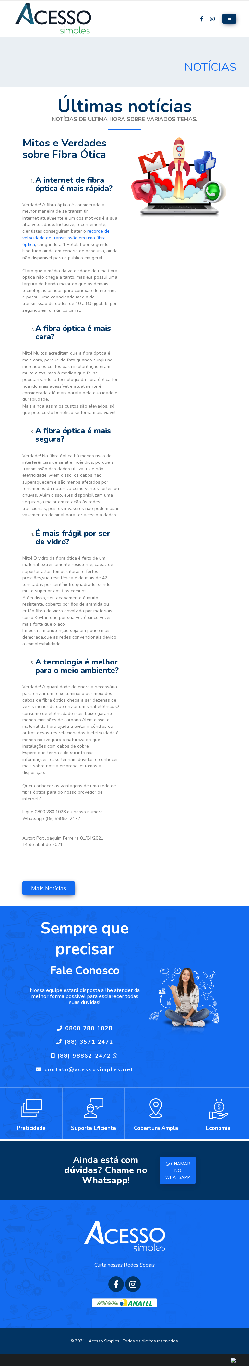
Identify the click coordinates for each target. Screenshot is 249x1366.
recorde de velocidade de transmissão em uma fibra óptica (66, 237)
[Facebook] (201, 18)
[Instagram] (212, 18)
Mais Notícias (48, 888)
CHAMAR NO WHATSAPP (177, 1170)
